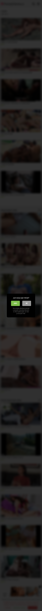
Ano (15, 303)
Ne (27, 303)
